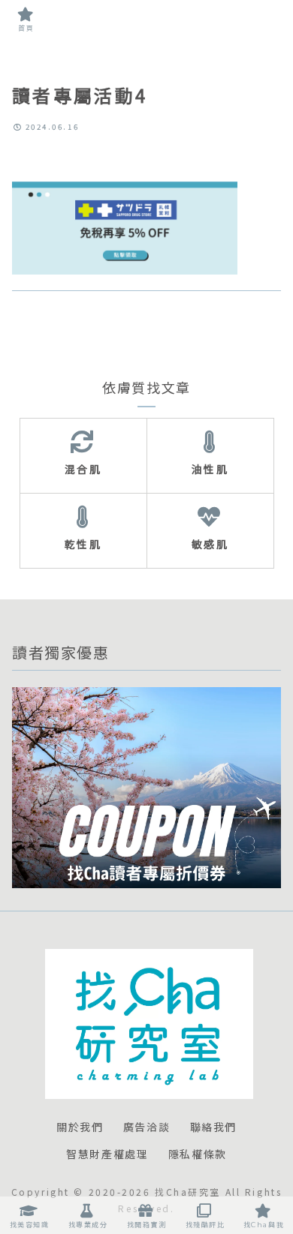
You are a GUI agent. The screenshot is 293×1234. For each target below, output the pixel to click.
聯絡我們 (213, 1127)
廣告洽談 (146, 1127)
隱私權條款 (197, 1154)
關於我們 (79, 1127)
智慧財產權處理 (107, 1154)
